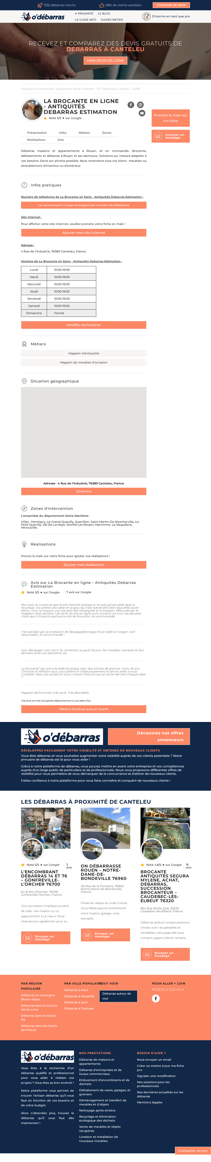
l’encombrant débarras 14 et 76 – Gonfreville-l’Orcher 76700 (44, 878)
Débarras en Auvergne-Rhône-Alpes (38, 997)
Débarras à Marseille (79, 996)
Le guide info (85, 19)
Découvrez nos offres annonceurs (160, 736)
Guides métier (112, 19)
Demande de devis (171, 5)
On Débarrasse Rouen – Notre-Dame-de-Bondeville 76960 (104, 872)
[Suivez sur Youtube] (142, 113)
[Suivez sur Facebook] (131, 105)
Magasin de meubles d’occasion (84, 362)
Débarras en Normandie (37, 88)
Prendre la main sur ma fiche (170, 118)
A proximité (84, 13)
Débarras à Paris (76, 990)
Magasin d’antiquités (83, 353)
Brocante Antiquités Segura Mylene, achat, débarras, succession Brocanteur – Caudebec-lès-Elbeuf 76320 (165, 886)
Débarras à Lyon (76, 1002)
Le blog (104, 13)
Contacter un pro (192, 1151)
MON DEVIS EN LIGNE (105, 61)
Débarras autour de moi (116, 996)
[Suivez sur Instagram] (140, 105)
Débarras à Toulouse (79, 1008)
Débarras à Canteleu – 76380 (121, 88)
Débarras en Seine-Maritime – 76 (78, 88)
